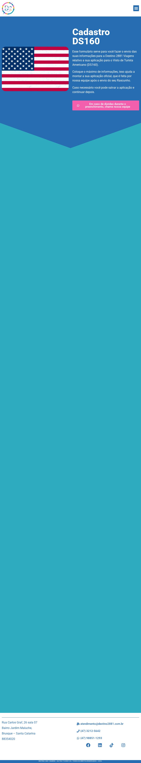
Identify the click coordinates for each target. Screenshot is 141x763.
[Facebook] (88, 745)
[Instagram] (123, 745)
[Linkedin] (100, 745)
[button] (136, 8)
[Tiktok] (111, 745)
